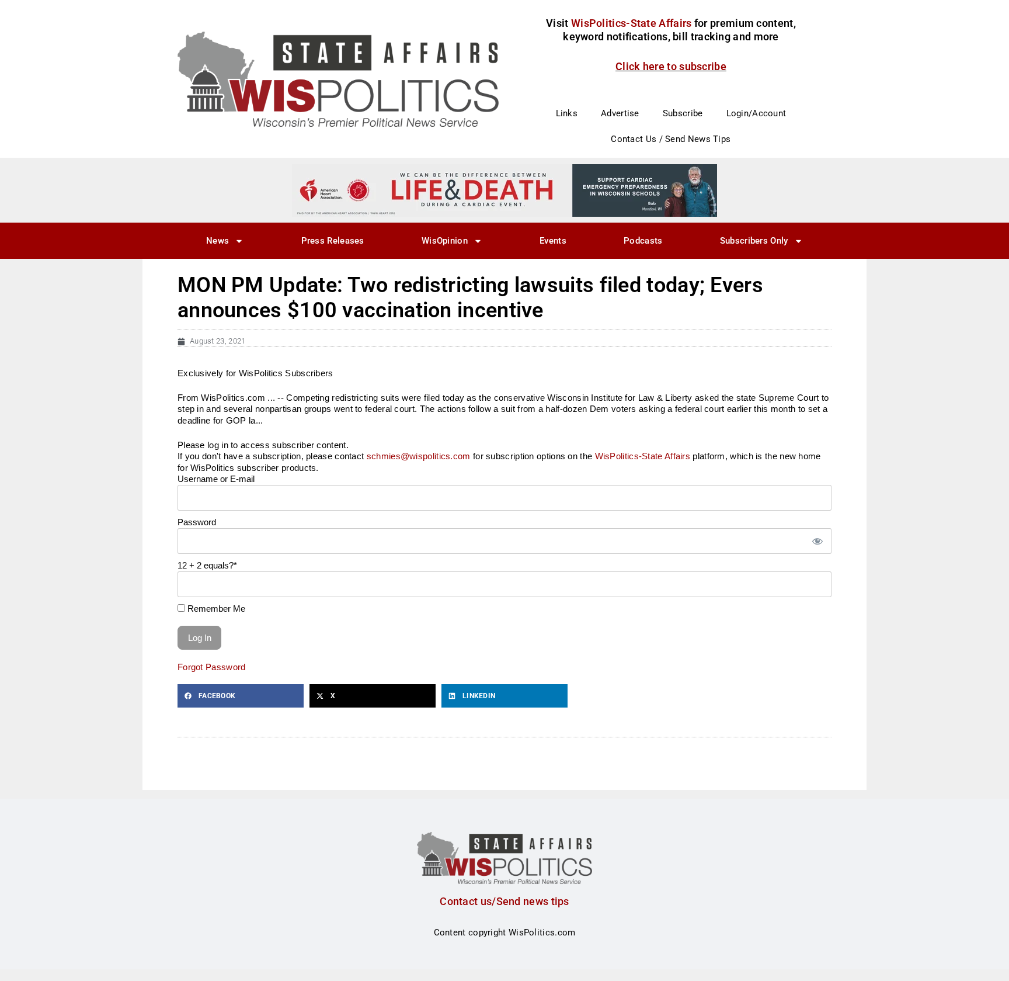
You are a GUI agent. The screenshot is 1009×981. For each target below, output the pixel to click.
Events (553, 240)
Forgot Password (212, 667)
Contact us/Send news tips (504, 901)
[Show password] (816, 541)
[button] (241, 696)
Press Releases (332, 240)
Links (567, 113)
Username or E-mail (216, 479)
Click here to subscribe (670, 66)
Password (197, 522)
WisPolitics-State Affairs (643, 456)
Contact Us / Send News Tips (670, 139)
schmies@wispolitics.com (419, 456)
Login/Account (756, 113)
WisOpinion (445, 240)
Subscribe (683, 113)
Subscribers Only (754, 240)
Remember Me (215, 608)
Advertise (620, 113)
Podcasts (643, 240)
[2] (504, 190)
